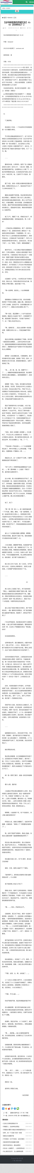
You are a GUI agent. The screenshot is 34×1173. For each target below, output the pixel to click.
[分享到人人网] (15, 1108)
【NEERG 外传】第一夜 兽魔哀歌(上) (19, 1115)
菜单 (32, 2)
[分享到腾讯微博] (12, 1108)
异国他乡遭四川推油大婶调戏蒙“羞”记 (14, 1129)
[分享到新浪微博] (9, 1108)
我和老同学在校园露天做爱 (11, 1142)
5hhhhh (10, 17)
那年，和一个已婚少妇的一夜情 (12, 1133)
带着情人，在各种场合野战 (11, 1126)
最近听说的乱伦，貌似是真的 (11, 1145)
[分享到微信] (18, 1108)
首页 (5, 17)
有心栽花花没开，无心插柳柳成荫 (13, 1151)
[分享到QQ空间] (6, 1108)
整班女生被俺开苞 (8, 1136)
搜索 (17, 11)
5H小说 (21, 1158)
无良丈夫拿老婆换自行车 (10, 1123)
